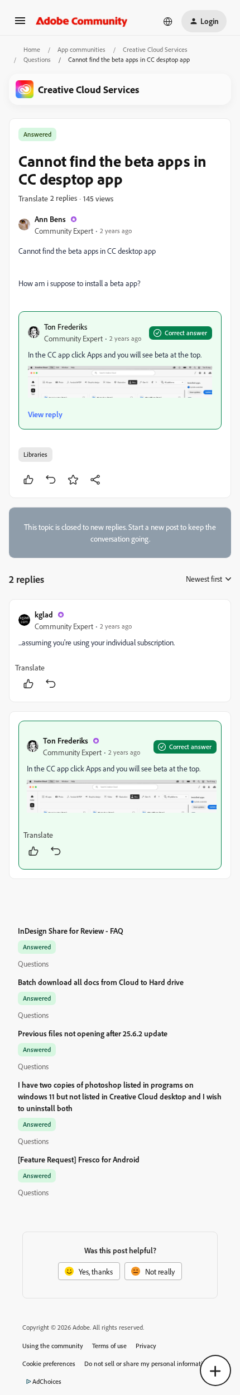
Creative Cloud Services (155, 49)
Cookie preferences (48, 1363)
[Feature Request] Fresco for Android (79, 1159)
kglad (44, 614)
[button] (20, 24)
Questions (37, 59)
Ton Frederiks (65, 326)
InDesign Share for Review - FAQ (70, 930)
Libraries (35, 454)
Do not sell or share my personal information (147, 1363)
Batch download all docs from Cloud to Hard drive (101, 982)
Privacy (146, 1345)
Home (31, 49)
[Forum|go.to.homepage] (82, 21)
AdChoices (46, 1381)
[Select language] (168, 21)
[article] (120, 651)
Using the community (52, 1345)
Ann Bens (50, 219)
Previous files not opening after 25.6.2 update (92, 1033)
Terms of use (109, 1345)
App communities (81, 49)
